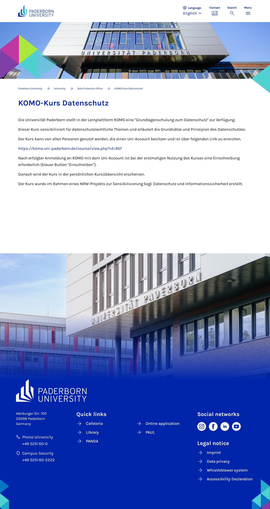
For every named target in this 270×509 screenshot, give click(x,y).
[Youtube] (236, 426)
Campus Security (37, 453)
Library (92, 432)
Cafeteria (94, 423)
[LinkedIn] (224, 426)
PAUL (150, 432)
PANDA (92, 441)
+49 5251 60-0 (35, 443)
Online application (162, 423)
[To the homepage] (36, 11)
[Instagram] (201, 426)
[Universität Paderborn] (135, 390)
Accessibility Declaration (230, 479)
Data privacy (218, 461)
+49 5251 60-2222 (38, 460)
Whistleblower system (227, 470)
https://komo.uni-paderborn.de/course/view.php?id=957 (70, 148)
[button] (194, 11)
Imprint (214, 452)
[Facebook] (213, 426)
